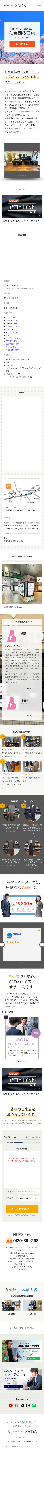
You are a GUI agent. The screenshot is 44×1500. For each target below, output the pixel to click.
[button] (39, 6)
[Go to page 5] (23, 962)
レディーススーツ (12, 320)
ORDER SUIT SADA (18, 1447)
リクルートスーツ (12, 323)
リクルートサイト (29, 1441)
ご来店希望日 (21, 1149)
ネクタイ (9, 335)
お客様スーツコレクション (22, 801)
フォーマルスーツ (12, 326)
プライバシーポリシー (13, 1441)
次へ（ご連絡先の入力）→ (22, 1209)
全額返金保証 (11, 347)
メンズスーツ (11, 317)
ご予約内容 (10, 1198)
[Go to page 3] (20, 962)
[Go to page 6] (25, 962)
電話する (22, 1269)
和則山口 (17, 934)
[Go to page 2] (18, 962)
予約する (23, 44)
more (29, 688)
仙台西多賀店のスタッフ (22, 622)
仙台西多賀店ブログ (22, 732)
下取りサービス (12, 341)
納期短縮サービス (12, 344)
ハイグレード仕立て (13, 338)
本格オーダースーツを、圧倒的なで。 (22, 884)
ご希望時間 (10, 1191)
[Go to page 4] (22, 962)
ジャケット (10, 329)
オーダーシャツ (11, 332)
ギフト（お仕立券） (13, 350)
